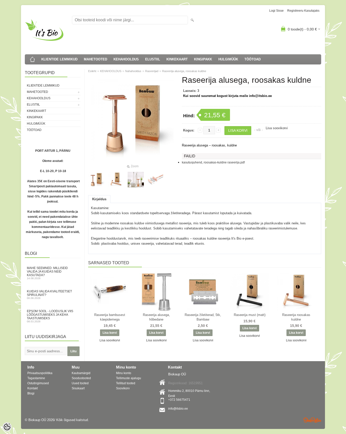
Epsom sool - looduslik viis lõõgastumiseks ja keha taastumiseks (50, 316)
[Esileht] (32, 59)
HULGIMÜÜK (228, 59)
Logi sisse (276, 10)
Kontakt (32, 388)
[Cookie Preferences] (7, 426)
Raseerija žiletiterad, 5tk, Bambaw (203, 317)
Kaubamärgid (81, 373)
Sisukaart (78, 388)
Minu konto (123, 373)
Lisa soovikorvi (277, 128)
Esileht (92, 71)
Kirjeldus (99, 199)
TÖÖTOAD (252, 59)
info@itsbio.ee (178, 408)
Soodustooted (81, 378)
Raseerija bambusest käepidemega (109, 317)
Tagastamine (36, 378)
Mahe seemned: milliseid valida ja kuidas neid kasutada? (47, 273)
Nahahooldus (133, 71)
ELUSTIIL (152, 59)
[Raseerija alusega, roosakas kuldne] (116, 180)
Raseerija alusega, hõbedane (156, 317)
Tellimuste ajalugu (128, 378)
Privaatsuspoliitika (39, 373)
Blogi (30, 393)
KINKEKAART (177, 59)
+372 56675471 (179, 400)
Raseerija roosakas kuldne (296, 317)
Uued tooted (80, 383)
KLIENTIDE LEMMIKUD (59, 59)
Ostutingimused (38, 383)
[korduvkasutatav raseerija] (96, 180)
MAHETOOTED (95, 59)
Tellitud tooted (125, 383)
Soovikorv (123, 388)
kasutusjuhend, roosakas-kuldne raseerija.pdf (213, 162)
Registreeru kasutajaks (303, 10)
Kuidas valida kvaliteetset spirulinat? (49, 294)
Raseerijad (151, 71)
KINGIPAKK (203, 59)
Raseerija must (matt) (249, 315)
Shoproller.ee (312, 420)
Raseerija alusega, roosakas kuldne (184, 71)
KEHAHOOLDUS (126, 59)
